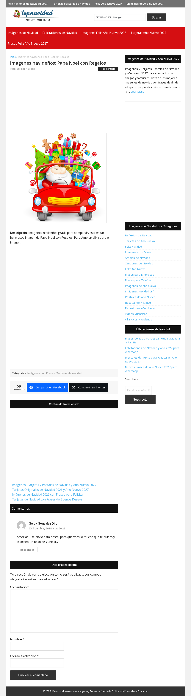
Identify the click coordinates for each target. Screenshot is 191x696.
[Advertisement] (64, 103)
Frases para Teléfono (139, 280)
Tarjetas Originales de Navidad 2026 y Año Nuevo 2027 (50, 490)
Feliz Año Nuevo (135, 269)
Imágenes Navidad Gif (139, 291)
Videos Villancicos (136, 314)
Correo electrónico (24, 656)
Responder (27, 549)
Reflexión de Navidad (138, 235)
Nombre (17, 639)
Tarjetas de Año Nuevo (140, 241)
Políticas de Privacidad (124, 691)
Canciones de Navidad (139, 263)
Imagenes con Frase (138, 252)
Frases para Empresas (139, 274)
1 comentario (108, 68)
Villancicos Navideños (138, 319)
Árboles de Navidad (137, 258)
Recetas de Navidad (138, 302)
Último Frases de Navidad (153, 329)
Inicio (13, 56)
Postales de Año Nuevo (140, 297)
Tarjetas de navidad (69, 373)
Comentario (19, 587)
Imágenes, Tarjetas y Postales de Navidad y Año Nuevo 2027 (54, 485)
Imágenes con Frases (41, 373)
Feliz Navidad (133, 246)
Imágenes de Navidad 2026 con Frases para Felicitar (48, 494)
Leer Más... (137, 91)
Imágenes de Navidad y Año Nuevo (37, 17)
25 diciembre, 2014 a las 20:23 (47, 528)
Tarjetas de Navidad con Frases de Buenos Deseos (47, 499)
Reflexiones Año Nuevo (140, 308)
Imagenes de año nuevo (140, 286)
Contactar (142, 691)
